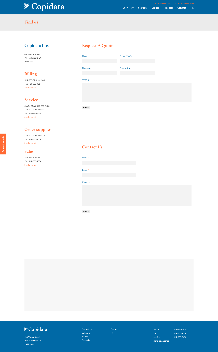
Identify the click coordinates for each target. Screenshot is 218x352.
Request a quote (3, 144)
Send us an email (161, 341)
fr (192, 7)
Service (155, 7)
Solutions (142, 7)
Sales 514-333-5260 (162, 3)
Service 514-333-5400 (184, 3)
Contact (181, 7)
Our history (128, 7)
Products (168, 7)
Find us (114, 329)
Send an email (30, 87)
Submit (86, 107)
